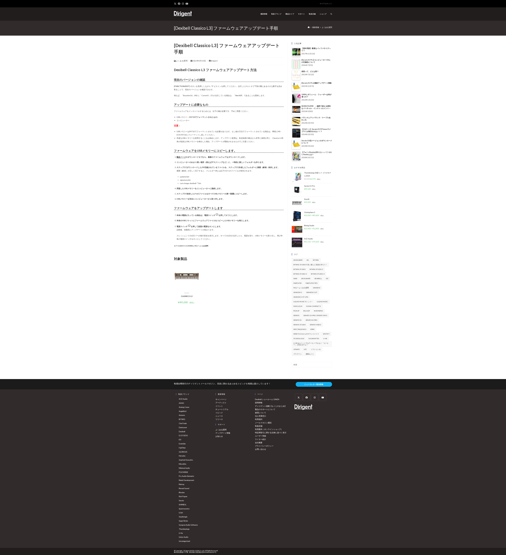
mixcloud (297, 306)
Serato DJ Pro (311, 320)
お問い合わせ (260, 449)
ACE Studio (183, 399)
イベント (219, 406)
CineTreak (183, 423)
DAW (295, 278)
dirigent (214, 61)
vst (305, 349)
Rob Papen (318, 311)
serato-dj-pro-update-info (315, 315)
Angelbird (298, 260)
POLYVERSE (183, 472)
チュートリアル (221, 409)
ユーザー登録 (260, 436)
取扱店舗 (258, 426)
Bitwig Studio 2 (316, 269)
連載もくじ (310, 354)
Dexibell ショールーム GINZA (267, 399)
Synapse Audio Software (188, 525)
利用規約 (258, 419)
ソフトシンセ (316, 349)
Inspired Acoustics (186, 460)
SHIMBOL (182, 505)
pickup (296, 311)
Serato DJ (297, 320)
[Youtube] (322, 397)
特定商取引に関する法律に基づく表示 (270, 432)
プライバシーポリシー (264, 446)
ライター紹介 (260, 439)
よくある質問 (327, 27)
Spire (312, 329)
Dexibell (190, 246)
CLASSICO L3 (186, 296)
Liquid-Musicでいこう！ (303, 302)
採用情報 (258, 402)
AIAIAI (181, 403)
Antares (182, 415)
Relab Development (186, 480)
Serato (296, 315)
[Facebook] (306, 397)
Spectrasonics (299, 329)
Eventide (182, 444)
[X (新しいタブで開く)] (175, 3)
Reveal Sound (184, 488)
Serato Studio (299, 325)
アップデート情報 (222, 433)
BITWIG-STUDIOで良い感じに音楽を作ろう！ (310, 265)
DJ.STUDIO (183, 435)
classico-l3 (182, 246)
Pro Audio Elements (186, 476)
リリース (219, 419)
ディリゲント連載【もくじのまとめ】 (270, 406)
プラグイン (297, 354)
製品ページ (181, 157)
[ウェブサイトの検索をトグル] (331, 14)
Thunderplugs (184, 529)
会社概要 (258, 442)
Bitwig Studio (299, 269)
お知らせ (219, 436)
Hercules (182, 456)
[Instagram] (314, 397)
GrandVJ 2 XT (311, 292)
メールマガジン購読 (263, 423)
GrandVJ (316, 288)
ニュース (219, 416)
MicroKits (182, 464)
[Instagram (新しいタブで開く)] (183, 3)
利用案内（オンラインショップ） (269, 429)
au (308, 260)
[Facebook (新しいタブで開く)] (179, 3)
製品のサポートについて (265, 409)
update (296, 349)
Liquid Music (322, 302)
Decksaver (305, 278)
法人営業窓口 (260, 416)
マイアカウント (326, 4)
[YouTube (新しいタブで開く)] (187, 3)
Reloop (306, 311)
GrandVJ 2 (297, 292)
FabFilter (297, 283)
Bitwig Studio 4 (317, 274)
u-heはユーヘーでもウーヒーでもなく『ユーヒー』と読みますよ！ (311, 344)
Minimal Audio (184, 468)
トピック (219, 413)
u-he (325, 338)
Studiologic (298, 338)
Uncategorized (184, 541)
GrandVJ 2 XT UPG (300, 297)
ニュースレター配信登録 (313, 384)
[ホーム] (309, 27)
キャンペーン (221, 399)
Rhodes (182, 492)
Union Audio (183, 537)
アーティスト (221, 402)
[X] (298, 397)
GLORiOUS (183, 452)
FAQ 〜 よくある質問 (201, 246)
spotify (326, 334)
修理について (260, 413)
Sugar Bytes (313, 338)
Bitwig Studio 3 (300, 274)
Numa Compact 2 (313, 306)
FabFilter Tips (311, 283)
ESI (327, 278)
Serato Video (315, 325)
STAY (181, 513)
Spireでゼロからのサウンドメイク (306, 334)
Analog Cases (184, 407)
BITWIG (316, 260)
